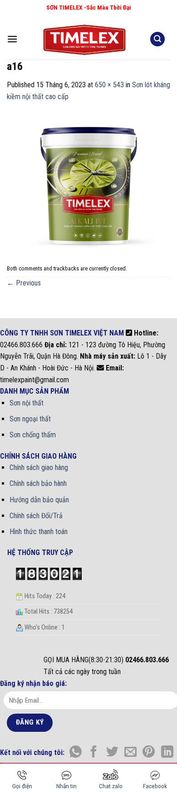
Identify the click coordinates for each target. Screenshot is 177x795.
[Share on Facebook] (94, 753)
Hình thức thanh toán (39, 531)
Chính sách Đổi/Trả (36, 515)
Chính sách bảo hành (38, 483)
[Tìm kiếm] (157, 39)
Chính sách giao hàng (39, 467)
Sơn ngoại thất (30, 419)
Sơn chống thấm (33, 434)
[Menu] (12, 39)
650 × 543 (109, 84)
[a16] (88, 181)
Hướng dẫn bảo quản (39, 499)
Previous (24, 283)
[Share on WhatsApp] (75, 753)
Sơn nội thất (27, 403)
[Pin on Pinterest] (149, 753)
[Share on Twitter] (112, 753)
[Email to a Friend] (130, 753)
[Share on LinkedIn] (167, 753)
